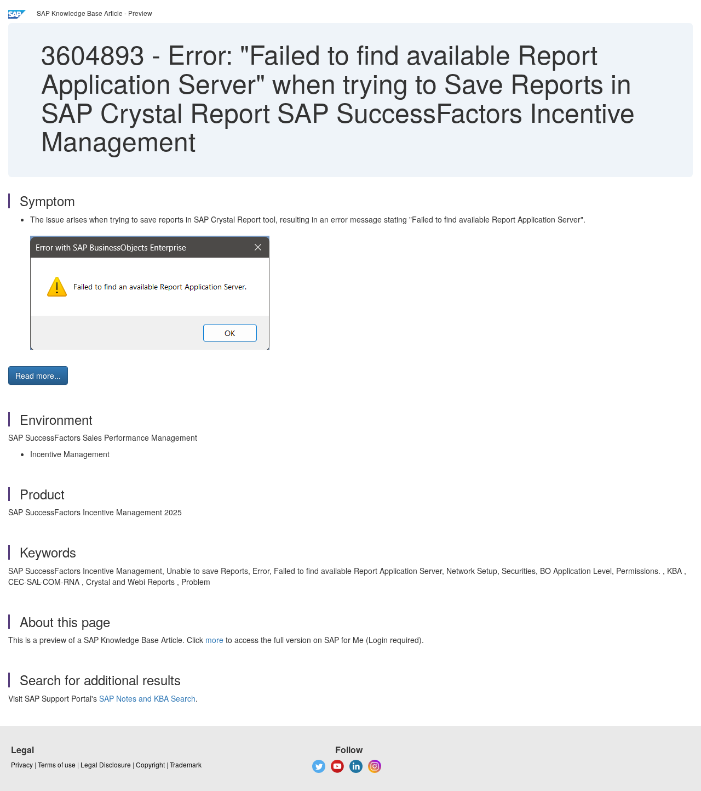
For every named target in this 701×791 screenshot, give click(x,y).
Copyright (150, 764)
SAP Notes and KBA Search (147, 698)
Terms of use (57, 764)
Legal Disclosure (106, 764)
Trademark (186, 764)
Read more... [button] (38, 375)
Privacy (22, 764)
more (214, 639)
